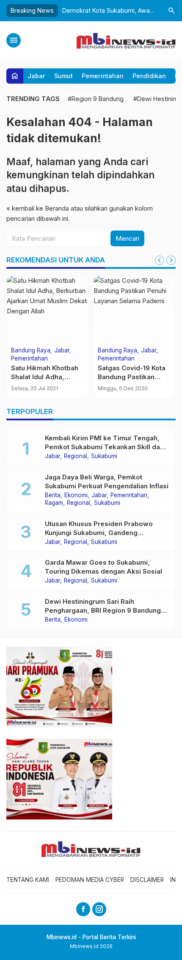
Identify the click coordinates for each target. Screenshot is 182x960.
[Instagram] (99, 909)
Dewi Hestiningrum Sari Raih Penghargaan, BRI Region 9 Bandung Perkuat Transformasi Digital (103, 610)
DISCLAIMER (147, 879)
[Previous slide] (159, 260)
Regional (75, 456)
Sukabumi (104, 456)
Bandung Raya (30, 351)
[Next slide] (171, 260)
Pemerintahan (103, 75)
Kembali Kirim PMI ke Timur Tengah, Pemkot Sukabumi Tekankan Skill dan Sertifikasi (104, 447)
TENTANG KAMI (27, 879)
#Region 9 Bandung (96, 98)
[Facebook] (83, 909)
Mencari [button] (127, 238)
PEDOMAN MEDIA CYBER (89, 879)
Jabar (36, 75)
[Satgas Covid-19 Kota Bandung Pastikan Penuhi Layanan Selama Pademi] (134, 309)
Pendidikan (149, 75)
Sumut (63, 75)
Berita (53, 495)
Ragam (54, 503)
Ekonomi (76, 495)
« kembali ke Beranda (37, 208)
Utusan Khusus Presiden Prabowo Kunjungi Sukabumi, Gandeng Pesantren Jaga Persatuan (99, 533)
